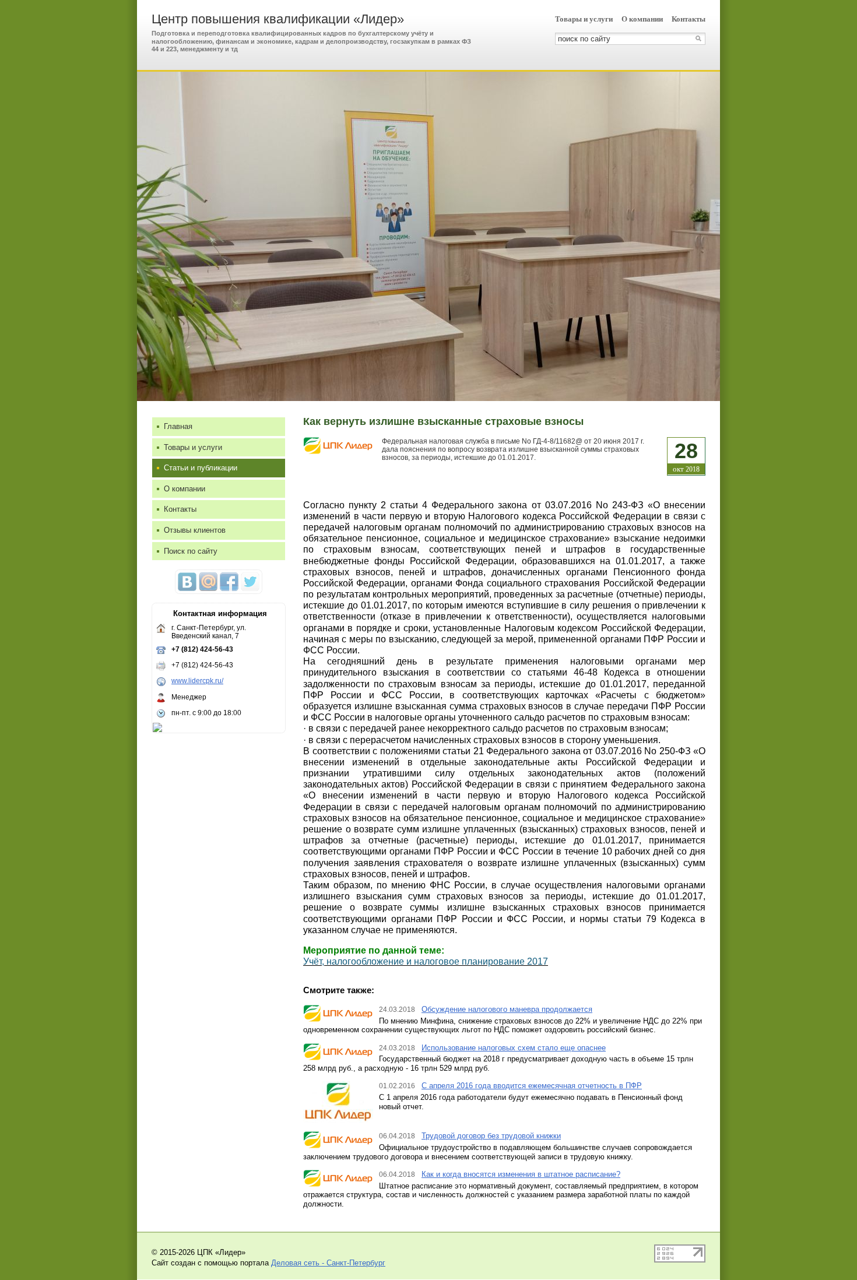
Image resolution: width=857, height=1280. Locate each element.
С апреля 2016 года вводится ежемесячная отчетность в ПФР (532, 1085)
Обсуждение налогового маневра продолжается (507, 1009)
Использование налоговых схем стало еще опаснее (514, 1047)
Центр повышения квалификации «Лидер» (278, 19)
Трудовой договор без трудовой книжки (491, 1135)
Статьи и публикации (200, 467)
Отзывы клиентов (195, 530)
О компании (642, 19)
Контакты (688, 19)
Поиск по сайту (190, 551)
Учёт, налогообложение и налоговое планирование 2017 (425, 961)
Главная (178, 426)
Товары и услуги (584, 19)
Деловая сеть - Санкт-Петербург (328, 1262)
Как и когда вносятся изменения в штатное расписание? (521, 1174)
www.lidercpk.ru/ (197, 681)
